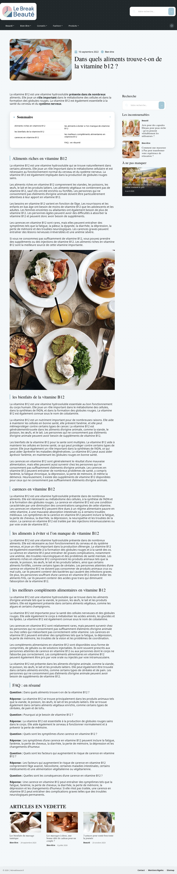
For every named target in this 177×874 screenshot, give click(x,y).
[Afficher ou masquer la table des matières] (72, 117)
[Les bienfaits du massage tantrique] (25, 822)
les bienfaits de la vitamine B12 (29, 131)
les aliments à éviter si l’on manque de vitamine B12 (87, 127)
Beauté (86, 842)
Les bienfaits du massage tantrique (22, 837)
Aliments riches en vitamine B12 (30, 125)
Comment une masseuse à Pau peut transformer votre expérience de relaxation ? (154, 151)
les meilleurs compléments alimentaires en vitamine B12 (84, 135)
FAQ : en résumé (72, 142)
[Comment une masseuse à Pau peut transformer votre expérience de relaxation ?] (131, 149)
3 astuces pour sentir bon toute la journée (98, 837)
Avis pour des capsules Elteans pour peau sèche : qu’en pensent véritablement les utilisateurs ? (154, 130)
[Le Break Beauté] (18, 11)
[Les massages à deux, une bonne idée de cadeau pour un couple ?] (62, 822)
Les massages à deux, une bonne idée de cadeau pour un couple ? (61, 838)
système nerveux (50, 104)
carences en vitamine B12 (27, 137)
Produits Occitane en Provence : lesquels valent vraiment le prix (142, 185)
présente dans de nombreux (87, 94)
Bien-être (109, 52)
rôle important (47, 97)
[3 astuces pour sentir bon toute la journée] (99, 822)
